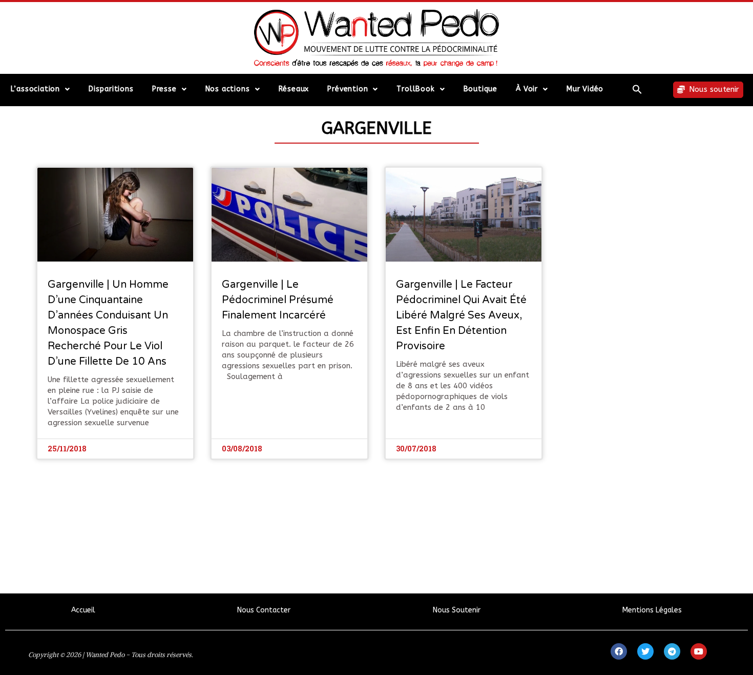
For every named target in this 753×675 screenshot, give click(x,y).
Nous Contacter (263, 610)
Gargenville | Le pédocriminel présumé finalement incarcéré (277, 300)
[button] (637, 89)
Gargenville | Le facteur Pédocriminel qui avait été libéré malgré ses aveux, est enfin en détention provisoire (461, 315)
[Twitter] (645, 651)
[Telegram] (672, 651)
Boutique (480, 89)
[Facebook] (619, 651)
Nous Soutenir (456, 610)
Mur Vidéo (585, 89)
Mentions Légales (652, 610)
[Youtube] (699, 651)
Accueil (83, 610)
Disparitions (111, 89)
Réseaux (294, 89)
